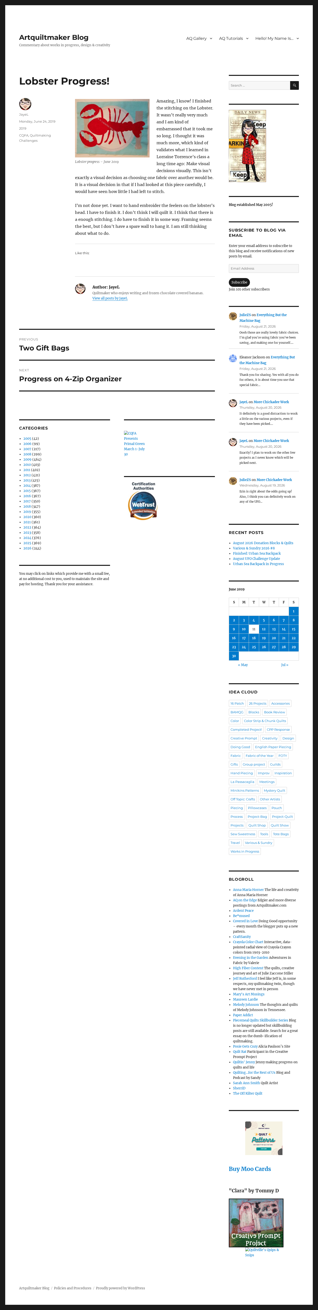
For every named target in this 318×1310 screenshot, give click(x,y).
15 (293, 629)
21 (283, 638)
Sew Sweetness (243, 834)
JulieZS (245, 315)
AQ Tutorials (231, 38)
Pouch (277, 808)
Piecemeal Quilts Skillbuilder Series (260, 1020)
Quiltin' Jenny (244, 1062)
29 (294, 647)
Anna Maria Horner (248, 890)
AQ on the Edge (245, 900)
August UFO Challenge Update (256, 559)
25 (254, 647)
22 (294, 638)
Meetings (267, 782)
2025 (27, 543)
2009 (27, 459)
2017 (27, 501)
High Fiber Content (248, 968)
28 (284, 647)
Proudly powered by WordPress (120, 1288)
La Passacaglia (242, 782)
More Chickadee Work (271, 402)
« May (243, 665)
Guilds (275, 764)
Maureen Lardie (245, 999)
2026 (27, 548)
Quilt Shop (257, 825)
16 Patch (237, 703)
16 (234, 638)
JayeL (24, 114)
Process (237, 817)
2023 (27, 533)
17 (244, 638)
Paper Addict (243, 1015)
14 (284, 629)
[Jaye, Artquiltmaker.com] (264, 146)
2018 (27, 506)
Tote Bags (281, 834)
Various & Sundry (258, 843)
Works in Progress (245, 851)
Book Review (274, 712)
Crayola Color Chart (248, 942)
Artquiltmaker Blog (54, 37)
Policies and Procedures (72, 1288)
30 (234, 656)
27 (274, 647)
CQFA (23, 135)
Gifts (234, 764)
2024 (27, 538)
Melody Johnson (246, 1005)
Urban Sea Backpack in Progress (258, 564)
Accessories (280, 703)
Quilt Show (280, 825)
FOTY (282, 756)
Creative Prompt (244, 738)
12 (264, 629)
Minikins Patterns (245, 790)
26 (264, 647)
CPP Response (278, 729)
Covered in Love (245, 921)
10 (244, 629)
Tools (264, 834)
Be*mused (241, 916)
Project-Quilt (282, 817)
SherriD (239, 1088)
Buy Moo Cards (250, 1168)
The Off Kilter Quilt (247, 1093)
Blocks (253, 712)
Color (235, 721)
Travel (235, 843)
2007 (27, 449)
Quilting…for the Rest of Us (254, 1072)
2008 (27, 454)
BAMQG (237, 712)
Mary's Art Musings (249, 994)
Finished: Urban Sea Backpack (257, 553)
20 (274, 638)
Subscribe (239, 282)
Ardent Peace (243, 911)
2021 (27, 522)
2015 (27, 491)
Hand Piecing (242, 773)
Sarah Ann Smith (246, 1083)
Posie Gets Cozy (245, 1046)
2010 (27, 465)
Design (288, 738)
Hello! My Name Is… (274, 38)
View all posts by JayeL (110, 298)
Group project (254, 764)
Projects (237, 825)
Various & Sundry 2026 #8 (254, 548)
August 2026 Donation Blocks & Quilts (263, 543)
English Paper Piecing (273, 747)
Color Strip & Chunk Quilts (265, 721)
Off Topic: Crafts (243, 799)
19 (264, 638)
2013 (27, 480)
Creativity (270, 738)
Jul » (284, 665)
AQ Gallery (196, 38)
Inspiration (283, 773)
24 (244, 647)
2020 (27, 517)
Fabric (236, 756)
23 (234, 647)
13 (274, 629)
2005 (27, 439)
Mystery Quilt (274, 790)
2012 (27, 475)
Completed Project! (246, 729)
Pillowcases (257, 808)
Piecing (237, 808)
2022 (27, 527)
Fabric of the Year (260, 756)
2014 (27, 486)
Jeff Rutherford (245, 978)
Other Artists (270, 799)
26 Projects (257, 703)
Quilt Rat (239, 1052)
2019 (22, 128)
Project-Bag (257, 817)
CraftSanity (242, 937)
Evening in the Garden (250, 958)
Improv (264, 773)
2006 (27, 444)
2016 (27, 496)
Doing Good (240, 747)
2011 (26, 470)
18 (254, 638)
